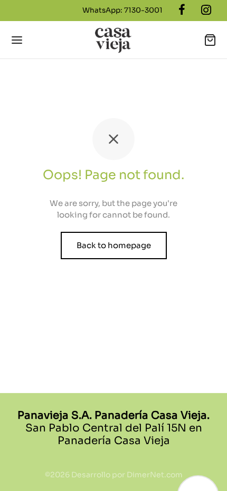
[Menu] (17, 40)
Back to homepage (114, 245)
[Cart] (210, 40)
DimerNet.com (155, 474)
